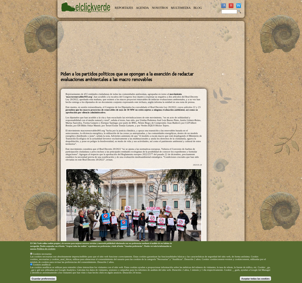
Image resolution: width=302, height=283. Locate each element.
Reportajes (124, 7)
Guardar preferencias (43, 278)
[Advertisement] (134, 46)
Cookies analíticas (42, 264)
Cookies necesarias (42, 254)
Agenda (142, 7)
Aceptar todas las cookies (255, 278)
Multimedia (181, 7)
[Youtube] (231, 5)
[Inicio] (86, 14)
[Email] (238, 5)
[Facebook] (223, 5)
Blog (197, 7)
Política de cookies (46, 248)
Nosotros (160, 7)
